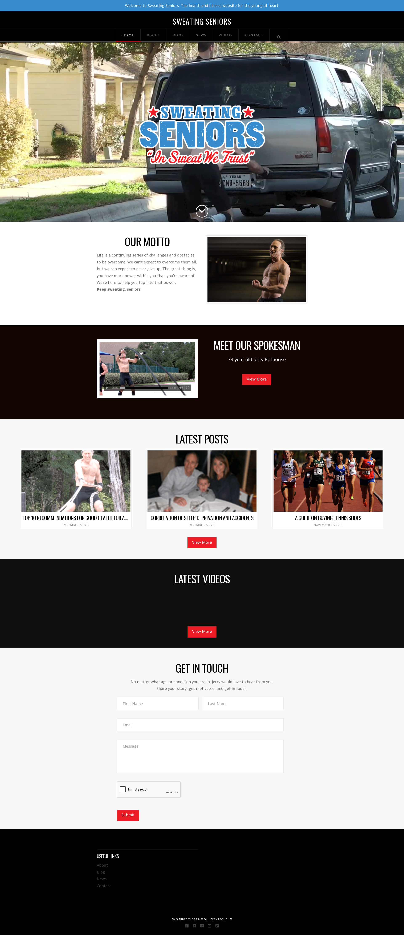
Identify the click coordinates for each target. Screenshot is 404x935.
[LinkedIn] (202, 926)
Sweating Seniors (202, 21)
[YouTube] (209, 926)
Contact (104, 885)
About (102, 865)
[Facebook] (187, 926)
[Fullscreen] (188, 388)
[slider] (144, 388)
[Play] (107, 388)
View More (257, 379)
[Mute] (181, 388)
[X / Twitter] (194, 926)
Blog (101, 872)
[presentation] (149, 789)
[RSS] (217, 926)
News (102, 878)
